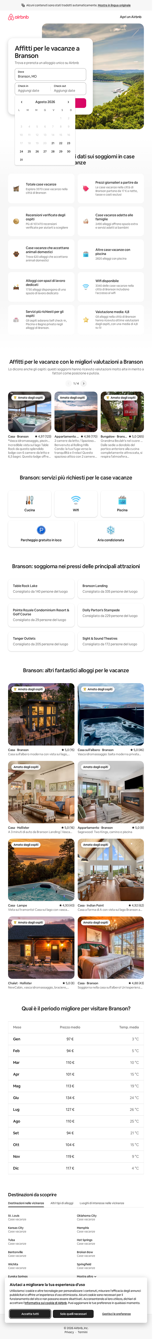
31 (21, 160)
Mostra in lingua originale (114, 5)
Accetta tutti (30, 1314)
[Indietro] (68, 383)
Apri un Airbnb (130, 17)
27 (45, 151)
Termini (82, 1332)
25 (29, 151)
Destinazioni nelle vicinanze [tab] (26, 1203)
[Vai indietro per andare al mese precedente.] (22, 102)
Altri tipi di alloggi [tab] (61, 1203)
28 (52, 151)
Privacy (69, 1332)
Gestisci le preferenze (116, 1314)
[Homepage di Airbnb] (18, 17)
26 (37, 151)
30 (68, 151)
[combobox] (50, 76)
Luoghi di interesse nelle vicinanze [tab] (102, 1203)
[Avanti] (83, 383)
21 (52, 143)
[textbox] (32, 90)
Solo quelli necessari (73, 1314)
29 (60, 151)
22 (60, 143)
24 (21, 151)
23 (68, 143)
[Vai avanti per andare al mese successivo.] (68, 102)
